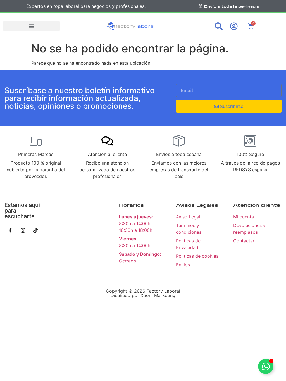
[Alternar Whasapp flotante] (265, 366)
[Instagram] (23, 230)
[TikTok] (35, 230)
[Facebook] (10, 230)
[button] (31, 26)
